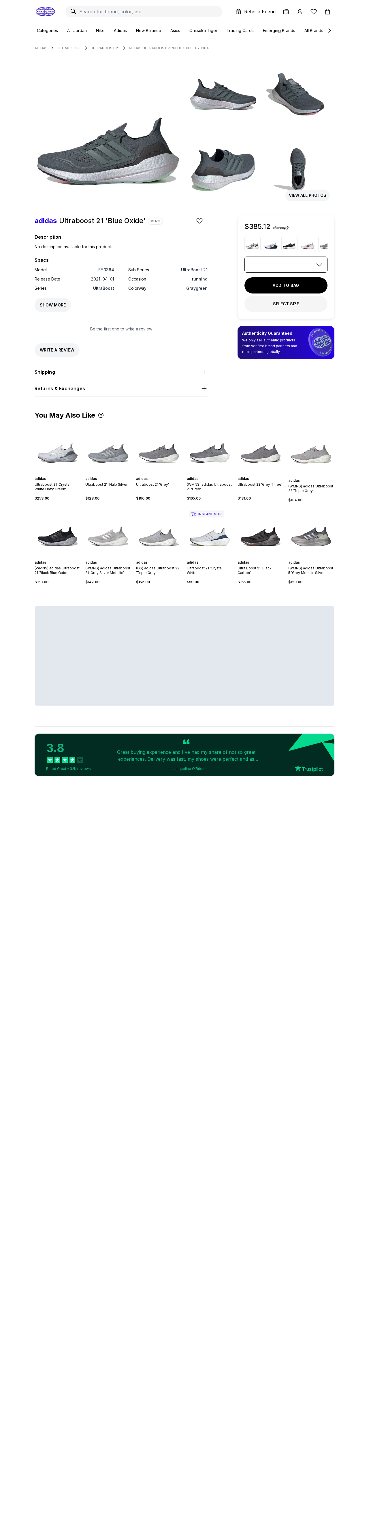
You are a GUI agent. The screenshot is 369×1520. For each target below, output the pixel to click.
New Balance (148, 30)
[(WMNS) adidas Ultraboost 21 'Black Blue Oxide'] (58, 531)
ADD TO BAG (286, 285)
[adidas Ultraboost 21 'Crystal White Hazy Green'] (58, 448)
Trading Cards (240, 30)
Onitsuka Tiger (203, 30)
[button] (100, 415)
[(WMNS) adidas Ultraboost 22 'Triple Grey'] (311, 449)
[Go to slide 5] (61, 473)
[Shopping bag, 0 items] (327, 11)
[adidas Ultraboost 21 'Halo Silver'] (108, 448)
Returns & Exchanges (60, 388)
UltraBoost (69, 48)
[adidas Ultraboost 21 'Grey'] (326, 244)
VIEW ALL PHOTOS (307, 195)
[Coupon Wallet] (286, 11)
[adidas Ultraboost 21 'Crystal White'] (210, 531)
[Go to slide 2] (54, 473)
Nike (100, 30)
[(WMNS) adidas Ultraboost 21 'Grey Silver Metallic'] (108, 531)
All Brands (313, 30)
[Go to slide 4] (58, 473)
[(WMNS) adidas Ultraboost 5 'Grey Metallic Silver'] (311, 531)
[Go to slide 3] (56, 473)
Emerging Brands (279, 30)
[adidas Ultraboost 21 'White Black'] (252, 244)
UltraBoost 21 (105, 48)
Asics (175, 30)
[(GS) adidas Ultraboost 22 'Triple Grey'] (159, 531)
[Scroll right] (329, 30)
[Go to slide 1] (51, 473)
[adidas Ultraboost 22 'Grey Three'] (261, 448)
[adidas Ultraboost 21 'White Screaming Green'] (271, 244)
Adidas (120, 30)
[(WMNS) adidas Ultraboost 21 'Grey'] (210, 448)
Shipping (45, 372)
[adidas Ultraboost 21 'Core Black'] (289, 244)
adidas (41, 48)
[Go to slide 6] (63, 473)
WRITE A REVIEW (57, 349)
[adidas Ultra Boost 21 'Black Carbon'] (261, 531)
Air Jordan (77, 30)
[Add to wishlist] (200, 221)
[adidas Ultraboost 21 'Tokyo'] (308, 244)
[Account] (300, 11)
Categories (47, 30)
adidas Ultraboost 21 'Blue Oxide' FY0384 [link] (169, 48)
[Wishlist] (313, 11)
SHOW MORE (53, 304)
